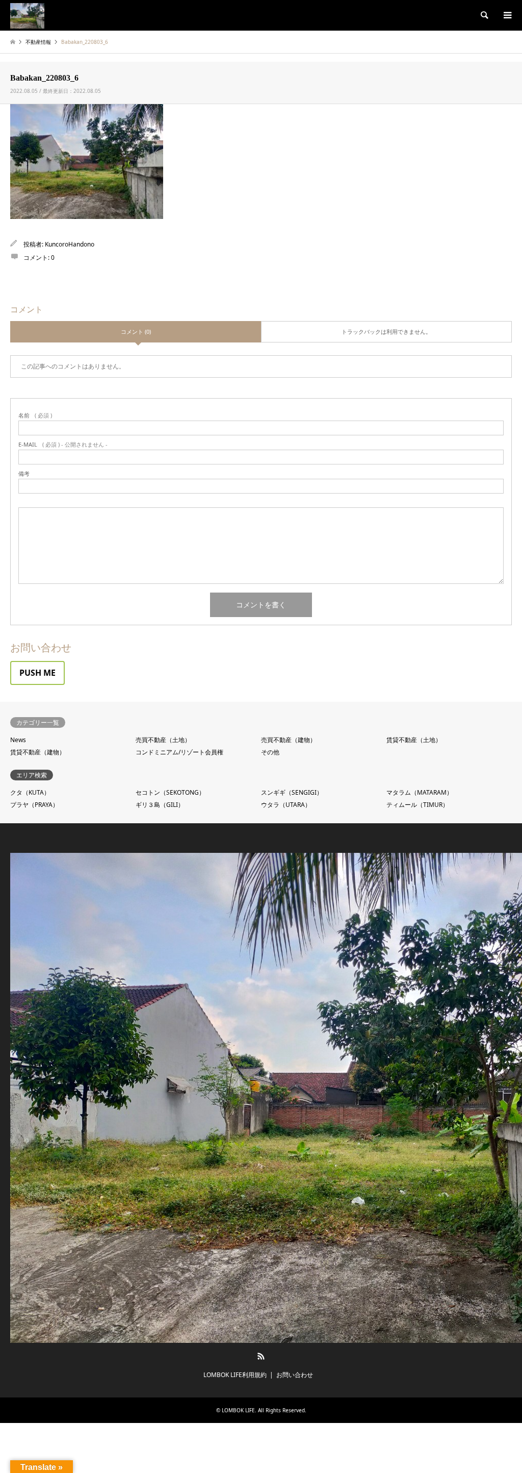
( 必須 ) (35, 415)
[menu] (506, 15)
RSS (261, 1356)
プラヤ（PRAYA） (34, 804)
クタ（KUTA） (30, 792)
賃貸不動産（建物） (37, 752)
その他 (270, 752)
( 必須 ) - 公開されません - (63, 444)
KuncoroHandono (69, 244)
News (18, 739)
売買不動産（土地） (163, 739)
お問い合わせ (294, 1374)
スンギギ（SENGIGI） (292, 792)
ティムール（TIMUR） (417, 804)
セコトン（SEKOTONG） (170, 792)
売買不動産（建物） (288, 739)
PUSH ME (37, 672)
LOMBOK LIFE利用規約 (235, 1374)
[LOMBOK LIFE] (27, 15)
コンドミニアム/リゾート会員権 (179, 752)
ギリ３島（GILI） (160, 804)
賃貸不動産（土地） (413, 739)
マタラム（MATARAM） (419, 792)
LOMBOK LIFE (238, 1410)
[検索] (483, 15)
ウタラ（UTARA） (286, 804)
